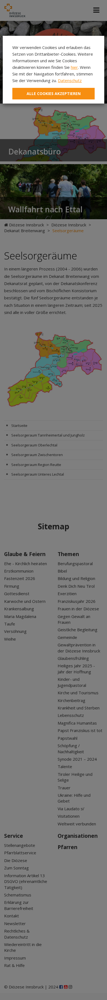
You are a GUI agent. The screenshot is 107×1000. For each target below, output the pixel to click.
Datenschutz (70, 80)
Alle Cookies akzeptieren (54, 93)
